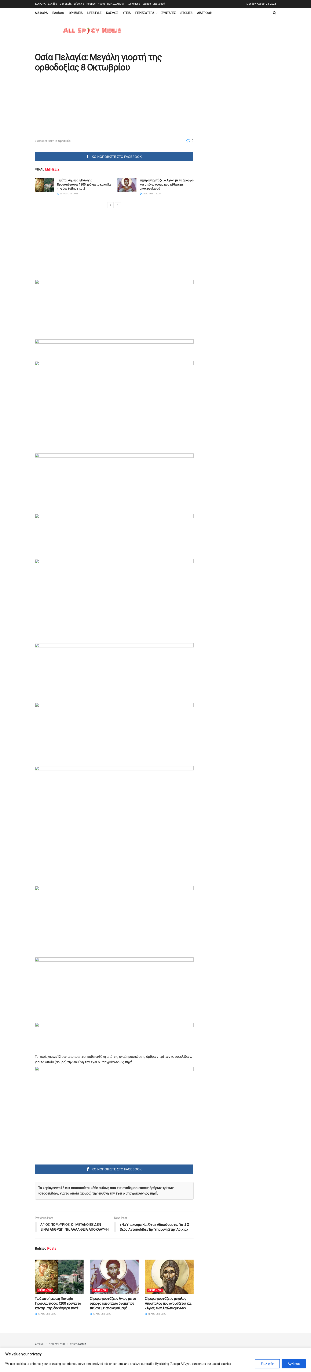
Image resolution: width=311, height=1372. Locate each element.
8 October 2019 (44, 140)
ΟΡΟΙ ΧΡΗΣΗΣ (57, 1344)
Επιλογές (267, 1363)
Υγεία (101, 3)
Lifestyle (79, 3)
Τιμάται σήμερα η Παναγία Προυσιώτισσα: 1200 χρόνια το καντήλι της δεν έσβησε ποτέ (84, 184)
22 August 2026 (151, 193)
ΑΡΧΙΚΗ (39, 1344)
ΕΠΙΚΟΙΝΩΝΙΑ (78, 1344)
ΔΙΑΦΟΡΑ (40, 3)
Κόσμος (91, 3)
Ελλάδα (52, 3)
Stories (147, 3)
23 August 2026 (68, 193)
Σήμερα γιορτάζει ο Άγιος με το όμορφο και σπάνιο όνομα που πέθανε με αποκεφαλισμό (167, 184)
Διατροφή (159, 3)
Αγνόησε (294, 1363)
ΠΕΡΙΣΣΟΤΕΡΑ (115, 3)
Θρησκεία (66, 3)
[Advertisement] (70, 105)
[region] (155, 1360)
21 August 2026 (156, 1314)
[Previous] (110, 205)
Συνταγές (134, 3)
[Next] (118, 205)
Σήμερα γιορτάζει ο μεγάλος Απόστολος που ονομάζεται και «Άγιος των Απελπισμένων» (168, 1303)
